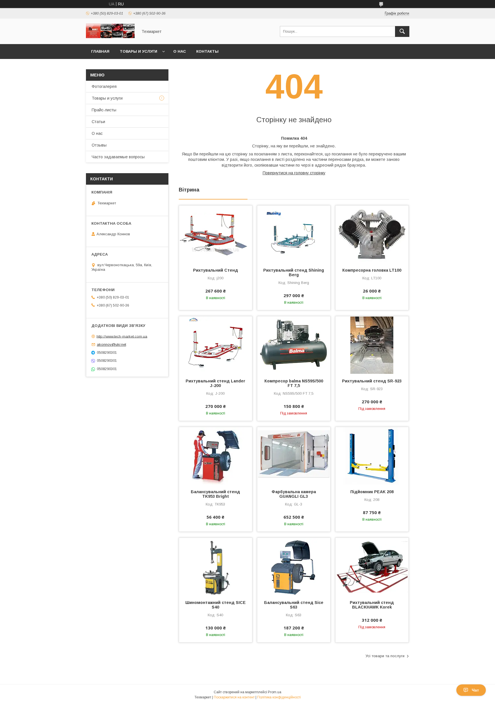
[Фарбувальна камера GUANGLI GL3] (293, 455)
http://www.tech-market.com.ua (122, 336)
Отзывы (99, 145)
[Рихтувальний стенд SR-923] (371, 345)
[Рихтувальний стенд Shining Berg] (293, 234)
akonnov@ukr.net (111, 344)
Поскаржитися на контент (234, 697)
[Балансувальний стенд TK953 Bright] (215, 455)
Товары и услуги (138, 51)
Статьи (98, 121)
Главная (100, 51)
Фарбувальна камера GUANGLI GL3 (294, 494)
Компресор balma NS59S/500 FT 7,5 (293, 383)
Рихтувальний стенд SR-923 (372, 381)
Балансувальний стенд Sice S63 (293, 604)
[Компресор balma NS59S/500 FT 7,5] (293, 345)
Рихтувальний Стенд (215, 270)
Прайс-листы (104, 110)
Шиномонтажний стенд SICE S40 (215, 604)
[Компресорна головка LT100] (371, 234)
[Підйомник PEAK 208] (371, 455)
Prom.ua (274, 692)
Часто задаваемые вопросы (118, 157)
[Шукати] (402, 31)
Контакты (207, 51)
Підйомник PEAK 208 (372, 491)
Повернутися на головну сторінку (294, 173)
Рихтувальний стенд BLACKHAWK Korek (372, 604)
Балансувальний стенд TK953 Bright (215, 494)
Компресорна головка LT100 (371, 270)
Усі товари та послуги (385, 656)
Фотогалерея (104, 86)
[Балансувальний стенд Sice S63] (293, 566)
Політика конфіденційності (279, 697)
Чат (475, 690)
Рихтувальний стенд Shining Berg (293, 272)
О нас (179, 51)
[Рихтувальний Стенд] (215, 234)
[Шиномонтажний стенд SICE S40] (215, 566)
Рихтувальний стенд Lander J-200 (215, 383)
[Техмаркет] (110, 36)
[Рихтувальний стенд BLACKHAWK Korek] (371, 566)
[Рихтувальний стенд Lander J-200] (215, 345)
